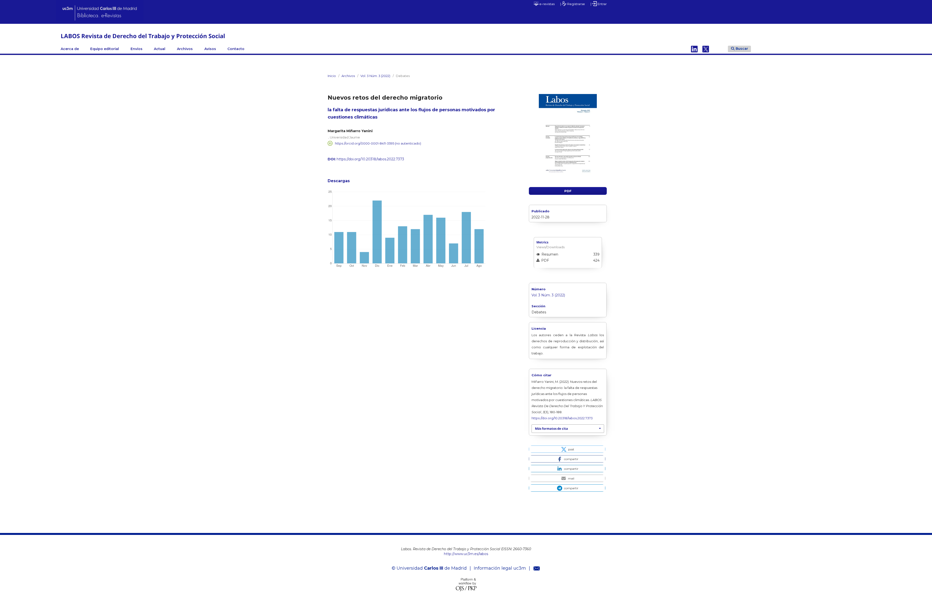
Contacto (235, 49)
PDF (568, 191)
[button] (567, 449)
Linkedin (694, 48)
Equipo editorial (104, 49)
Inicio (332, 76)
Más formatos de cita (551, 428)
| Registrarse (572, 4)
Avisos (210, 49)
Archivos (185, 49)
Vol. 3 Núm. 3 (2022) (375, 76)
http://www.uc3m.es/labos (466, 554)
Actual (159, 49)
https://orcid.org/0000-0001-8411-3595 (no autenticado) (378, 143)
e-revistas (547, 4)
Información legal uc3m (500, 568)
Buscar (742, 48)
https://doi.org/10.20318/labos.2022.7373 (370, 159)
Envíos (136, 49)
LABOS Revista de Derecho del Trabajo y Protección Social (143, 36)
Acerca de (70, 49)
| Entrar (599, 4)
